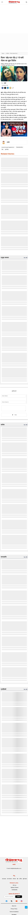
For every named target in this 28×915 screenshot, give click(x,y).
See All (25, 257)
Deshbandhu (14, 889)
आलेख (2, 424)
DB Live (14, 885)
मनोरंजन (14, 878)
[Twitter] (5, 88)
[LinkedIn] (8, 88)
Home (3, 53)
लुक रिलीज (6, 149)
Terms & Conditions (14, 911)
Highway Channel (14, 887)
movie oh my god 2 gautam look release (8, 147)
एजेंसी (5, 83)
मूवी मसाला (25, 878)
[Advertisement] (14, 18)
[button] (2, 3)
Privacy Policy (14, 908)
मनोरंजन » (8, 53)
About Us (14, 906)
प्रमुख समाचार (5, 257)
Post (15, 414)
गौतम (2, 149)
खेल (17, 878)
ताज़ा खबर (4, 878)
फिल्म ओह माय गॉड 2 (19, 147)
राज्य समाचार (9, 878)
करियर (20, 878)
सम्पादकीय (4, 557)
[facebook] (2, 88)
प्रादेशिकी (3, 689)
